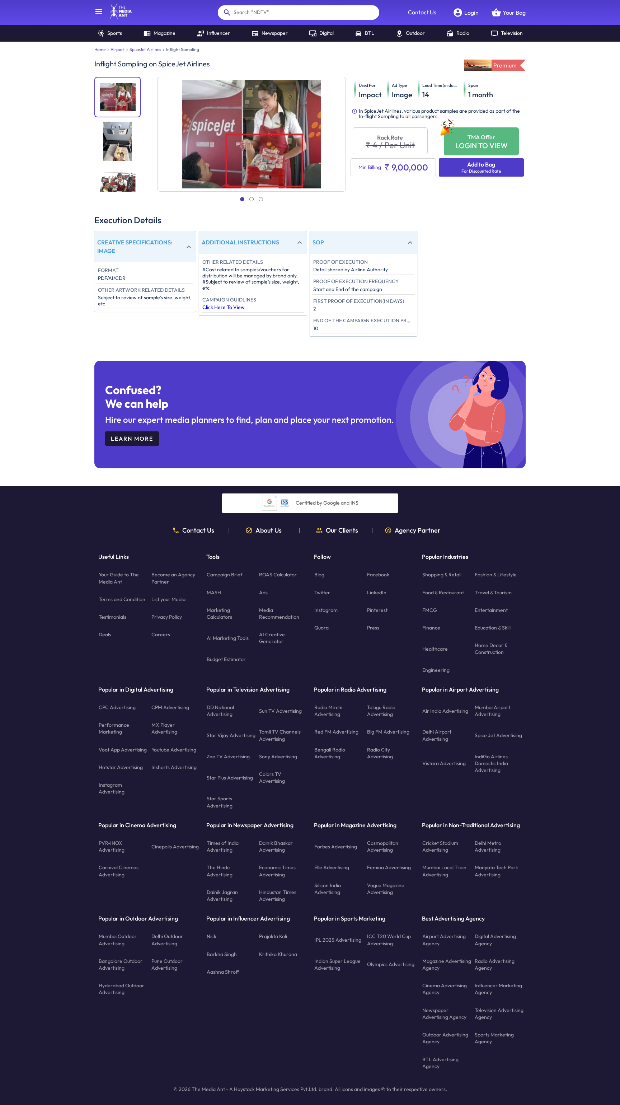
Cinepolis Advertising (175, 846)
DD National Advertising (220, 710)
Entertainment (491, 610)
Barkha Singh (222, 954)
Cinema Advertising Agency (444, 989)
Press (373, 627)
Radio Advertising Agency (495, 964)
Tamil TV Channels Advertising (280, 735)
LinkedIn (376, 592)
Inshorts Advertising (174, 767)
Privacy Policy (166, 617)
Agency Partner (418, 530)
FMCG (429, 610)
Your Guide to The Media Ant (119, 578)
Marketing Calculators (219, 613)
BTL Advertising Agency (440, 1062)
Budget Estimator (226, 659)
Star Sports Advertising (219, 802)
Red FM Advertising (336, 732)
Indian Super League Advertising (337, 964)
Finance (431, 627)
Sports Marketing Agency (494, 1038)
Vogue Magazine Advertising (385, 888)
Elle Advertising (331, 868)
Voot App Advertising (123, 749)
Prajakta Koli (273, 936)
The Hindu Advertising (219, 871)
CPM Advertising (170, 707)
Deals (105, 635)
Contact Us (422, 12)
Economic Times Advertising (277, 871)
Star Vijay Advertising (231, 735)
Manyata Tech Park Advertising (496, 871)
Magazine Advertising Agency (446, 964)
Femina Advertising (389, 868)
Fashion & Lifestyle (496, 575)
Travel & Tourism (493, 592)
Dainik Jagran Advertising (222, 895)
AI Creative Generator (272, 638)
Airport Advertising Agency (444, 940)
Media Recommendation (279, 613)
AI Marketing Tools (228, 638)
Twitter (322, 592)
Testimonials (112, 617)
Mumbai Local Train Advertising (444, 871)
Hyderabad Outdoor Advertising (121, 989)
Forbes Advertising (335, 846)
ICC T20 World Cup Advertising (389, 940)
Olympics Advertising (390, 964)
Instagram (326, 610)
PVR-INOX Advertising (112, 846)
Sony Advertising (278, 756)
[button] (145, 246)
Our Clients (342, 530)
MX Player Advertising (164, 728)
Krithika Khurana (278, 954)
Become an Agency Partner (173, 578)
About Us (268, 530)
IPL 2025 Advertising (337, 940)
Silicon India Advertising (327, 888)
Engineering (436, 670)
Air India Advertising (445, 711)
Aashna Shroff (223, 972)
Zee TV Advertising (228, 756)
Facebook (378, 575)
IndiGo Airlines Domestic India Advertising (491, 763)
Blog (319, 575)
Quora (321, 627)
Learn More (132, 438)
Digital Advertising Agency (495, 940)
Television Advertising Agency (499, 1013)
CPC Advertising (117, 707)
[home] (117, 16)
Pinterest (377, 610)
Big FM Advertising (388, 732)
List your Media (168, 599)
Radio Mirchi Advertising (328, 710)
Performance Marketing (114, 728)
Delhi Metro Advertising (488, 846)
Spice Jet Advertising (498, 735)
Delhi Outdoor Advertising (167, 940)
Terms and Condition (122, 599)
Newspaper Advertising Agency (444, 1013)
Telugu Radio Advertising (381, 710)
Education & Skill (493, 627)
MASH (214, 592)
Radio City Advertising (380, 753)
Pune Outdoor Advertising (167, 964)
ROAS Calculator (278, 575)
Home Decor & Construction (491, 649)
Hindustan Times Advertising (277, 895)
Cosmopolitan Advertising (382, 846)
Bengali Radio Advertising (329, 753)
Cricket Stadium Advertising (440, 846)
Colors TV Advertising (272, 777)
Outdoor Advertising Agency (445, 1038)
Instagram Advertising (112, 788)
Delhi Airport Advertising (436, 735)
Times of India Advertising (223, 846)
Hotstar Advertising (121, 767)
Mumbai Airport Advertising (492, 710)
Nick (211, 936)
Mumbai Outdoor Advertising (118, 940)
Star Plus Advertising (230, 777)
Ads (263, 592)
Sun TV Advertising (280, 711)
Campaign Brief (225, 575)
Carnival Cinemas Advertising (118, 871)
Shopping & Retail (441, 575)
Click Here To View (223, 307)
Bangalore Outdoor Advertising (120, 964)
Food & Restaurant (443, 592)
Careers (160, 635)
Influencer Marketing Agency (498, 989)
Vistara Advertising (444, 763)
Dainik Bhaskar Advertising (276, 846)
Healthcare (435, 649)
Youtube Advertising (173, 749)
